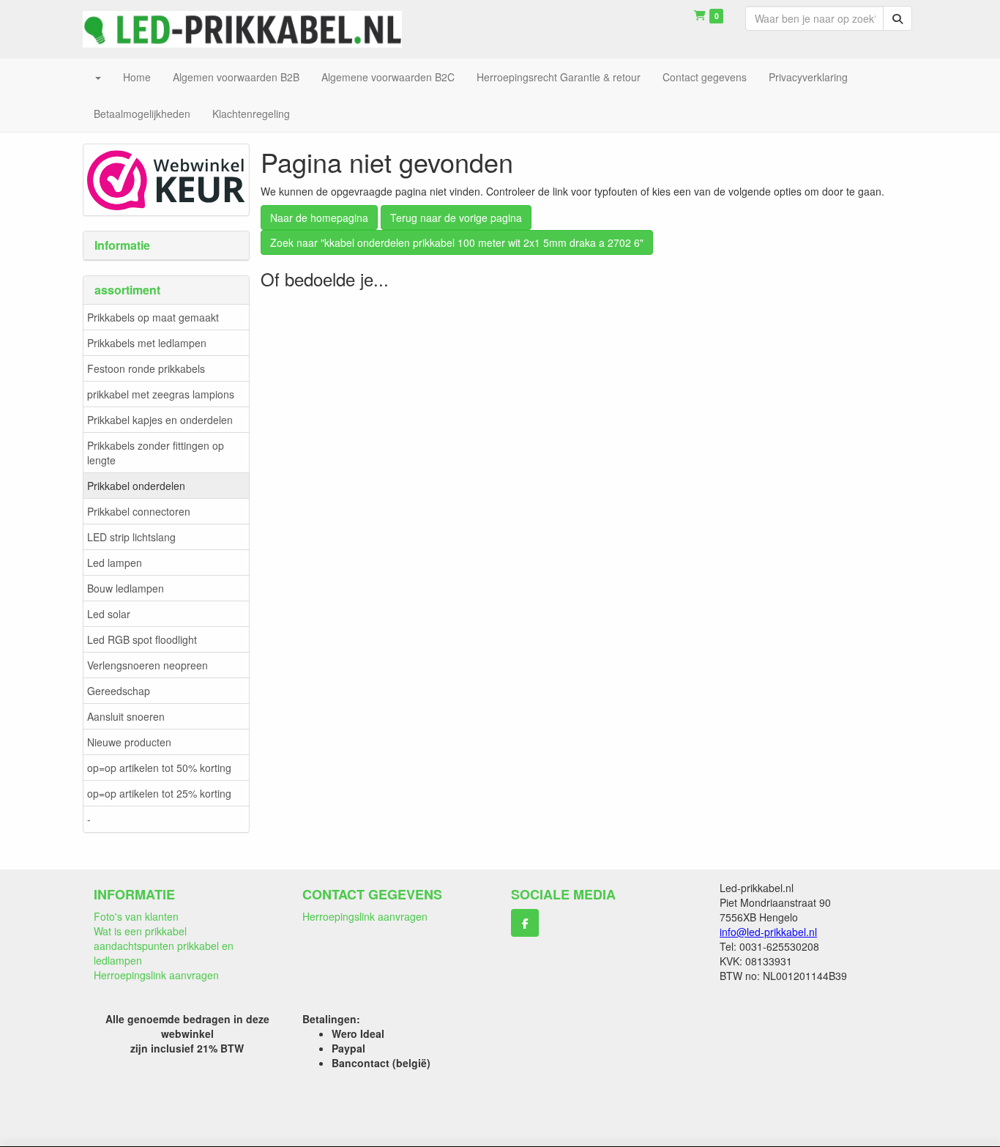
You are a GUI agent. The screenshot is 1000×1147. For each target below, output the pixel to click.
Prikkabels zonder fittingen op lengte (155, 452)
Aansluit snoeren (126, 716)
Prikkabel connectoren (138, 511)
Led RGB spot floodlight (142, 639)
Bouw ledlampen (125, 588)
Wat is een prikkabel (140, 931)
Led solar (108, 613)
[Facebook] (525, 923)
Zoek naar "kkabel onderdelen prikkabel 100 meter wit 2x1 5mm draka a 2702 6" (456, 242)
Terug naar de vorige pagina (456, 217)
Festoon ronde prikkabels (146, 368)
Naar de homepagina (319, 217)
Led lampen (114, 562)
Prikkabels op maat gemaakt (153, 317)
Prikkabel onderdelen (136, 485)
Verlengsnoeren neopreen (147, 665)
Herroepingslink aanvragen (156, 975)
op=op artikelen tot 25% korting (159, 793)
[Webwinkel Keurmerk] (166, 178)
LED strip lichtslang (131, 537)
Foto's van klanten (136, 916)
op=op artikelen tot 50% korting (159, 767)
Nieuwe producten (129, 742)
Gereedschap (118, 690)
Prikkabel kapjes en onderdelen (160, 419)
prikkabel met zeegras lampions (160, 394)
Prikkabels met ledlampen (146, 342)
